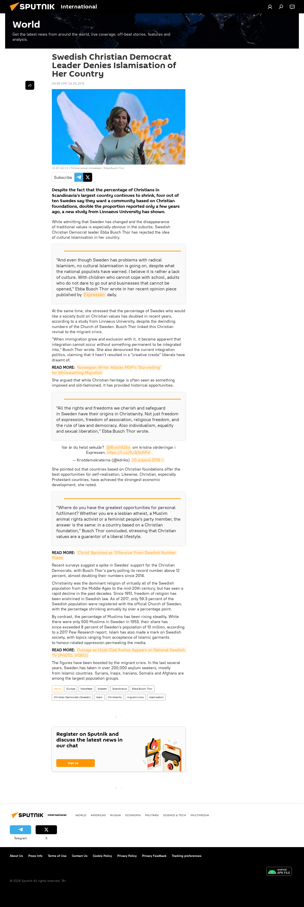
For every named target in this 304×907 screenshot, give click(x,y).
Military (152, 815)
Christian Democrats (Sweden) (72, 697)
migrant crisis (135, 697)
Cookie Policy (102, 856)
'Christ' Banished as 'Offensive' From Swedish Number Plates (114, 555)
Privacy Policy (127, 856)
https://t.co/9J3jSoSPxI (128, 452)
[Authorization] (269, 6)
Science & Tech (174, 815)
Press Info (35, 856)
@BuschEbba (118, 447)
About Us (16, 856)
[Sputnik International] (34, 12)
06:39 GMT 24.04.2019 (68, 84)
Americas (98, 815)
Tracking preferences (186, 856)
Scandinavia (119, 688)
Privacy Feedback (154, 856)
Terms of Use (57, 856)
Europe (71, 688)
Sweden (102, 688)
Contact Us (79, 856)
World (57, 688)
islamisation (156, 697)
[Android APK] (279, 872)
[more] (29, 85)
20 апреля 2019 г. (148, 460)
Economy (133, 815)
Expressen (94, 294)
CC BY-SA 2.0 (60, 168)
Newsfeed (86, 688)
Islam (99, 697)
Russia (115, 815)
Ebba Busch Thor (114, 168)
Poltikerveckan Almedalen (86, 168)
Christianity (115, 697)
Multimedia (200, 815)
